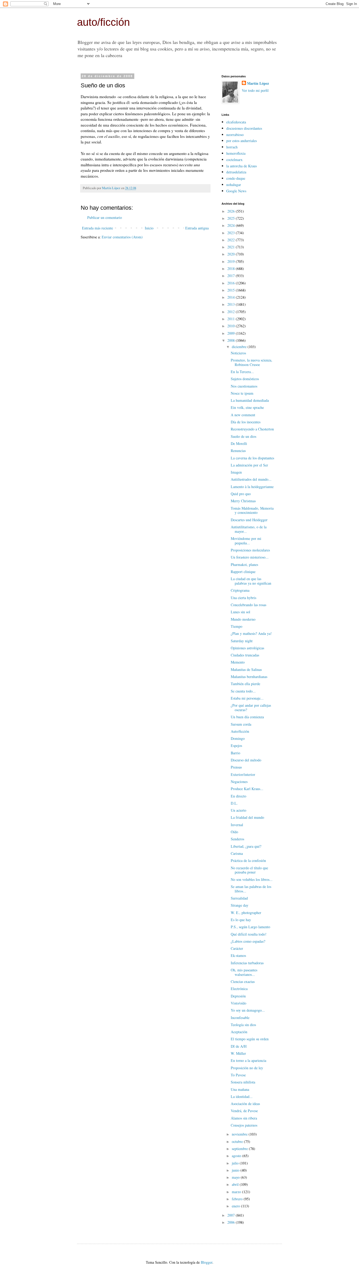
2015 (231, 290)
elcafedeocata (236, 121)
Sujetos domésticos (245, 378)
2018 (231, 268)
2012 (231, 311)
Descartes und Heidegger (249, 519)
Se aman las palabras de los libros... (251, 888)
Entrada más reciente (97, 227)
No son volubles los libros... (252, 879)
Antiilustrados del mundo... (251, 479)
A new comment (243, 414)
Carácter (237, 948)
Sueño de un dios (243, 436)
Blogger (206, 1262)
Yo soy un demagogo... (248, 1010)
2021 (231, 246)
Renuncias (238, 450)
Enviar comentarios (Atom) (122, 236)
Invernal (237, 824)
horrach (232, 146)
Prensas (236, 767)
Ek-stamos (238, 955)
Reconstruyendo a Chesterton (252, 428)
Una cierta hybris (243, 597)
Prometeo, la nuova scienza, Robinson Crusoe (251, 362)
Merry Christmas (243, 500)
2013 (231, 304)
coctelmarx (234, 159)
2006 (231, 1222)
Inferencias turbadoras (247, 962)
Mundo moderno (243, 619)
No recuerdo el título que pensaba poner (249, 870)
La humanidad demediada (250, 400)
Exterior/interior (243, 774)
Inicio (149, 227)
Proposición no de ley (247, 1067)
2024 (231, 225)
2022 (231, 239)
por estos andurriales (241, 140)
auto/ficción (103, 22)
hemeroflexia (235, 153)
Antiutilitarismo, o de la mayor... (248, 529)
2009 (231, 333)
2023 (231, 232)
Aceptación (239, 1031)
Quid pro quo (241, 493)
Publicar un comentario (104, 217)
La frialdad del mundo (247, 817)
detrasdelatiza (236, 171)
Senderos (237, 838)
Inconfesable (240, 1017)
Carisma (237, 853)
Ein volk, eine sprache (247, 407)
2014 (231, 297)
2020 (231, 254)
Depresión (238, 995)
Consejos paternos (244, 1125)
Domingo (238, 738)
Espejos (236, 745)
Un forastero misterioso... (250, 557)
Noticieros (238, 352)
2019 (231, 261)
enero (236, 1205)
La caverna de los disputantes (252, 457)
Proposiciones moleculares (250, 550)
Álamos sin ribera (244, 1118)
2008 (231, 340)
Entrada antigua (197, 227)
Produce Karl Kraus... (247, 788)
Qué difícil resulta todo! (248, 934)
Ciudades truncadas (245, 654)
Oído (234, 831)
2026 (231, 211)
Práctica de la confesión (248, 860)
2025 (231, 218)
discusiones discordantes (244, 128)
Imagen (236, 472)
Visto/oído (238, 1003)
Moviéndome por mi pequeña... (246, 540)
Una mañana (240, 1089)
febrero (238, 1198)
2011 (231, 318)
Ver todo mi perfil (255, 90)
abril (236, 1184)
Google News (236, 190)
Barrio (235, 752)
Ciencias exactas (243, 981)
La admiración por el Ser (249, 465)
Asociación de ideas (245, 1103)
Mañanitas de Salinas (246, 669)
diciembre (240, 346)
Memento (238, 662)
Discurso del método (246, 759)
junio (236, 1170)
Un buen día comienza (247, 716)
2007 (231, 1215)
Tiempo (236, 626)
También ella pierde (245, 683)
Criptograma (240, 590)
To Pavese (238, 1074)
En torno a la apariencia (248, 1060)
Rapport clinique (243, 571)
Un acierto (238, 810)
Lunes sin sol (240, 611)
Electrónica (239, 988)
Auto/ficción (240, 731)
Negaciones (239, 781)
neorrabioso (235, 134)
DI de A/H (239, 1046)
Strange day (239, 905)
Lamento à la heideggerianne (252, 486)
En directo (238, 796)
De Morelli (239, 443)
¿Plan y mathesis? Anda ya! (251, 633)
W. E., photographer (246, 912)
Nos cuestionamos (244, 386)
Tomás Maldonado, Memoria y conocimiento (252, 510)
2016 (231, 282)
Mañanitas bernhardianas (249, 676)
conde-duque (235, 178)
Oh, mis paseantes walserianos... (244, 972)
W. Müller (238, 1053)
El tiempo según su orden (250, 1038)
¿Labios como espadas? (248, 941)
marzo (237, 1191)
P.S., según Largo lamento (250, 926)
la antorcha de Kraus (241, 165)
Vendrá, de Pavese (244, 1110)
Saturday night (242, 640)
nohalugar (233, 184)
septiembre (240, 1148)
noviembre (240, 1134)
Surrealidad (239, 898)
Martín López (258, 83)
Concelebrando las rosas (248, 604)
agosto (237, 1155)
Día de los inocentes (245, 421)
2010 (231, 325)
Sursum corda (241, 724)
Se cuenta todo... (243, 691)
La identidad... (242, 1096)
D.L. (234, 803)
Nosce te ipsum (242, 393)
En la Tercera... (242, 371)
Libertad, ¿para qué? (246, 846)
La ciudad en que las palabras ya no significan (251, 581)
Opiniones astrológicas (247, 647)
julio (236, 1163)
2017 (231, 275)
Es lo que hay (241, 919)
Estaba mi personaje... (247, 698)
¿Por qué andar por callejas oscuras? (251, 707)
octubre (238, 1141)
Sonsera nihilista (243, 1082)
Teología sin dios (243, 1024)
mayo (236, 1177)
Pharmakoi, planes (244, 564)
